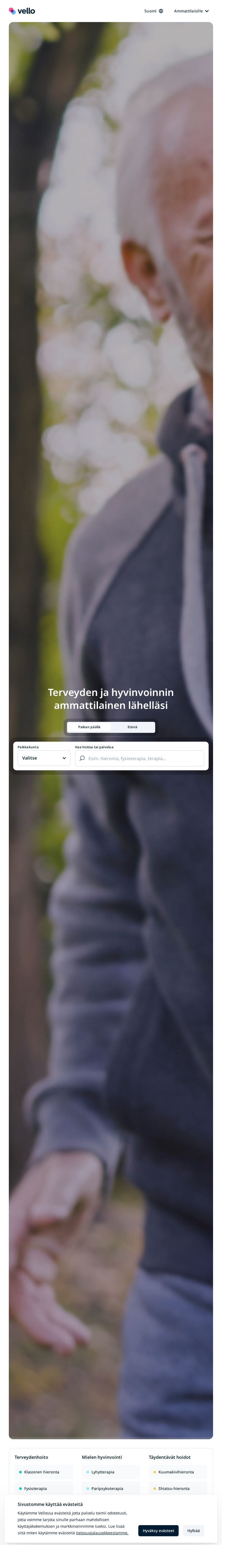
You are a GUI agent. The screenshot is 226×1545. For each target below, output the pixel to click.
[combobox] (139, 758)
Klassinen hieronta (41, 1471)
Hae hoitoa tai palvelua (94, 747)
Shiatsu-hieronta (174, 1488)
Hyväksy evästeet (158, 1530)
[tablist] (111, 727)
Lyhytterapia (103, 1471)
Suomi (150, 10)
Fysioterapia (35, 1488)
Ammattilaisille (188, 10)
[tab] (89, 727)
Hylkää (193, 1530)
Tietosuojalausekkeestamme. (102, 1532)
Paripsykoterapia (107, 1488)
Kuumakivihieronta (176, 1471)
